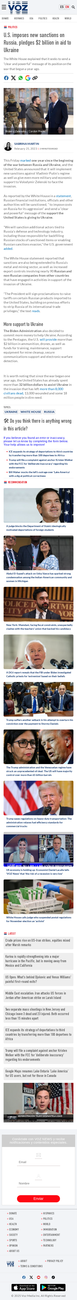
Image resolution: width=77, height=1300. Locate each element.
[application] (38, 1102)
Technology (49, 1240)
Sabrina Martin (26, 143)
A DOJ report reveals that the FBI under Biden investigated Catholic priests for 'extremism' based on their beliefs (38, 674)
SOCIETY (13, 1235)
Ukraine (11, 411)
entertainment (51, 1235)
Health (55, 18)
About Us (14, 1251)
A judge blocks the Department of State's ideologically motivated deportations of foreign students (36, 527)
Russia (49, 411)
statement (63, 196)
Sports (13, 1240)
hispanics (19, 18)
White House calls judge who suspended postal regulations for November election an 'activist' (38, 919)
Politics (12, 27)
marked (26, 160)
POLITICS (42, 18)
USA (31, 18)
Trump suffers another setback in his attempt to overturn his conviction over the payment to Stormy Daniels (39, 721)
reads (36, 311)
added (8, 249)
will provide (48, 339)
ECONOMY (14, 1229)
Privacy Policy (55, 1261)
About (23, 1261)
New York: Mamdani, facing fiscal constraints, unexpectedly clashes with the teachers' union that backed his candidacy (39, 626)
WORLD (68, 18)
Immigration (50, 1229)
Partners (48, 1245)
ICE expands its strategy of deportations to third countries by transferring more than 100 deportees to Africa (41, 453)
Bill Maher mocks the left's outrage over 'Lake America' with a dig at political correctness (39, 474)
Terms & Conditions (31, 1266)
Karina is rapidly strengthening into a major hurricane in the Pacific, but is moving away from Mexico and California (35, 961)
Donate (5, 18)
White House (31, 411)
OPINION (13, 1245)
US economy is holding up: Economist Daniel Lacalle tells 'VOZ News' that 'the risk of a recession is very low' (37, 871)
